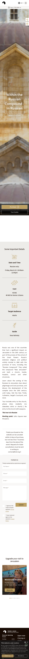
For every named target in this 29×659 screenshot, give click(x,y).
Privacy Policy (8, 653)
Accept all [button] (8, 656)
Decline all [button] (21, 656)
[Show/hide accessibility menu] (27, 19)
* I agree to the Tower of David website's (10, 508)
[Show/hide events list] (27, 24)
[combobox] (25, 642)
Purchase (13, 207)
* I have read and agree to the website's (10, 518)
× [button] (27, 642)
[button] (20, 3)
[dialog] (14, 649)
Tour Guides (14, 212)
